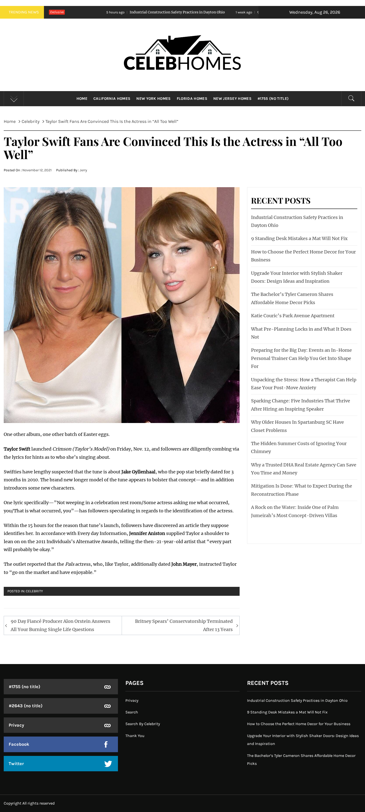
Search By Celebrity (142, 723)
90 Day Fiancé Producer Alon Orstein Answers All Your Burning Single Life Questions (60, 625)
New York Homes (153, 98)
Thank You (135, 735)
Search (131, 712)
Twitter (16, 763)
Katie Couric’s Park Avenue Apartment (292, 315)
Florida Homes (192, 98)
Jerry (83, 170)
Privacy (16, 725)
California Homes (111, 98)
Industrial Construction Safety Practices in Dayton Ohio (124, 12)
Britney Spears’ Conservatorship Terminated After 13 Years (184, 625)
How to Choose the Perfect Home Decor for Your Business (298, 723)
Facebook (19, 744)
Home (81, 98)
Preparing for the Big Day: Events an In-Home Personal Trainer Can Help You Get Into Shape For (301, 358)
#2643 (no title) (25, 705)
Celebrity (34, 591)
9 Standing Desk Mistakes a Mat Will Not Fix (243, 12)
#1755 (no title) (273, 98)
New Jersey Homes (232, 98)
